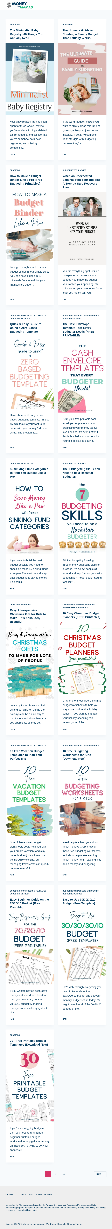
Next (99, 1174)
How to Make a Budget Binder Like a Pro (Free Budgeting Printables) (26, 179)
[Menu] (105, 5)
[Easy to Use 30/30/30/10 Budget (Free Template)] (82, 944)
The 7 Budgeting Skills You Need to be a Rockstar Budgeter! (81, 472)
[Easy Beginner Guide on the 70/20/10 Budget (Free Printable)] (30, 948)
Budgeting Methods (20, 318)
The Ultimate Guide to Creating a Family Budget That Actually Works (80, 34)
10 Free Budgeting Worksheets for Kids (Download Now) (77, 754)
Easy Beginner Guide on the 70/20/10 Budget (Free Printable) (29, 903)
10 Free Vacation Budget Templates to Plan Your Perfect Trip (27, 754)
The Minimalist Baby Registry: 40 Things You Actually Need (26, 34)
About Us (27, 1194)
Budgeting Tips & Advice (74, 170)
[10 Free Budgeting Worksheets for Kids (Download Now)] (82, 800)
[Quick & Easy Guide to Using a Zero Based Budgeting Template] (30, 372)
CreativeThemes (75, 1224)
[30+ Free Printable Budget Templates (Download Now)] (30, 1085)
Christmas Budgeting (20, 605)
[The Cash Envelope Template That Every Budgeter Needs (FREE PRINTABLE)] (82, 376)
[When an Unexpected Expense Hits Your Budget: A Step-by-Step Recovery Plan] (82, 228)
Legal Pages (44, 1194)
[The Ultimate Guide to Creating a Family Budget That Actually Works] (82, 79)
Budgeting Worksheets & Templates (28, 315)
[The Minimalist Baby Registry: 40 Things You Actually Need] (30, 79)
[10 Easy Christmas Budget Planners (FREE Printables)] (82, 658)
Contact (11, 1194)
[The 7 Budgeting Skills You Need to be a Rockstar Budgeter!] (82, 517)
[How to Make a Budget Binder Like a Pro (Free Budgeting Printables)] (30, 224)
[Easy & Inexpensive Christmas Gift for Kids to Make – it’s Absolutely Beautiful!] (30, 663)
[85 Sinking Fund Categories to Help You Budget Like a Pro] (30, 517)
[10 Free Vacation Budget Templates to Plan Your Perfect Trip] (30, 800)
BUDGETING (15, 25)
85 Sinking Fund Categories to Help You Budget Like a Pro (29, 472)
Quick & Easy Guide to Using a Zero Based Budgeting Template (25, 327)
